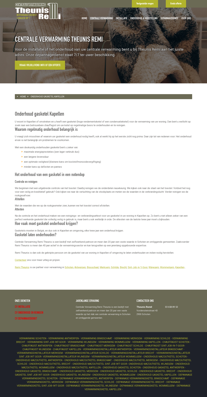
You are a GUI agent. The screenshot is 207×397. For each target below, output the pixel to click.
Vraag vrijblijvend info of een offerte (39, 65)
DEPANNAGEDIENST (169, 18)
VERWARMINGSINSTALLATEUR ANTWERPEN (107, 349)
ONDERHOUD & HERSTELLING (144, 18)
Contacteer (20, 260)
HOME (84, 18)
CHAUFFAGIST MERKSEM (101, 345)
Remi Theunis (22, 267)
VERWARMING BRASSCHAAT (97, 338)
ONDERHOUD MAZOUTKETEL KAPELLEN (79, 367)
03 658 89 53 (171, 307)
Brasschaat (93, 267)
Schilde (115, 267)
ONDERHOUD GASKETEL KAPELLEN (47, 96)
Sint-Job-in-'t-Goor (137, 267)
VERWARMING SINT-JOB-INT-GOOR (46, 342)
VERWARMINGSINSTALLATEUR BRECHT (133, 353)
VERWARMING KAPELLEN (146, 342)
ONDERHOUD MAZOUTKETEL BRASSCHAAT (88, 360)
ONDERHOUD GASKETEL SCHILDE (119, 371)
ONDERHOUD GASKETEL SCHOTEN (122, 367)
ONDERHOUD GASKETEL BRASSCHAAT (36, 371)
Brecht (123, 267)
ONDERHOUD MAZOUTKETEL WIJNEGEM (151, 363)
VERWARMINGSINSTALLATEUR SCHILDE (87, 353)
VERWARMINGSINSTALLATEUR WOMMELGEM (117, 356)
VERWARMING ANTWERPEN (63, 338)
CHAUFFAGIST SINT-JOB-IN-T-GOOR (164, 345)
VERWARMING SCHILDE (157, 338)
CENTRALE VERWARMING (101, 18)
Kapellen (179, 267)
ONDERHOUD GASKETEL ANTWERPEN (164, 367)
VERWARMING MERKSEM (128, 338)
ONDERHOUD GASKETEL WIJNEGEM (71, 374)
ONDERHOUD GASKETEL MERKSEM (79, 371)
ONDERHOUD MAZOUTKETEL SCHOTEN (165, 356)
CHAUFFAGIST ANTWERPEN (37, 345)
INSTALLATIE (121, 18)
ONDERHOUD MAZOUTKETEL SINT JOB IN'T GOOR (100, 363)
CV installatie (22, 307)
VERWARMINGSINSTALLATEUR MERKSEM (40, 353)
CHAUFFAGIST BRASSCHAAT (70, 345)
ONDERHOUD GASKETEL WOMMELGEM (114, 374)
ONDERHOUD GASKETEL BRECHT (157, 371)
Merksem (105, 267)
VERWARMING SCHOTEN (33, 338)
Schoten (69, 267)
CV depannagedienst (26, 318)
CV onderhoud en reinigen (29, 313)
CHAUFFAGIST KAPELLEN (67, 349)
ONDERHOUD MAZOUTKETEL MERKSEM (136, 360)
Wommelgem (167, 267)
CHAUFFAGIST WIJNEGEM (37, 349)
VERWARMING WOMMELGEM (114, 342)
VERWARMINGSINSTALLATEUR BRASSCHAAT (159, 349)
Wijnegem (154, 267)
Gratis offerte (176, 3)
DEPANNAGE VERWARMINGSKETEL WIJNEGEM (92, 385)
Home (23, 96)
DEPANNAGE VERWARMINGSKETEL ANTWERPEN (87, 378)
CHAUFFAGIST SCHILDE (130, 345)
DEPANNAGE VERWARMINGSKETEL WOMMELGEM (147, 385)
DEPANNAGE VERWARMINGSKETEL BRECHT (140, 382)
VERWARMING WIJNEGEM (82, 342)
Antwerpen (80, 267)
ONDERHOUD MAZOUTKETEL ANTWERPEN (39, 360)
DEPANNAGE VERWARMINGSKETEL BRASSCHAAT (142, 378)
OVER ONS (186, 18)
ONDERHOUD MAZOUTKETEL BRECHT (50, 363)
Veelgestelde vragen (145, 3)
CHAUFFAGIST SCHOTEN (176, 342)
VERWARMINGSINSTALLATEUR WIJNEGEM (66, 356)
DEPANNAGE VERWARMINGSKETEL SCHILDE (90, 382)
